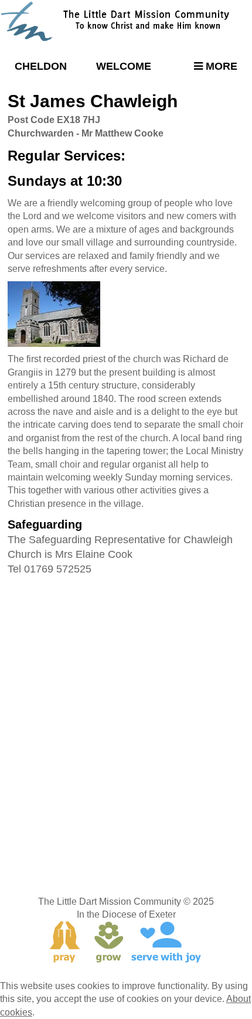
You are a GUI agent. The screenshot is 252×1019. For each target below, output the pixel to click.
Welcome (123, 66)
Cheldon (41, 66)
